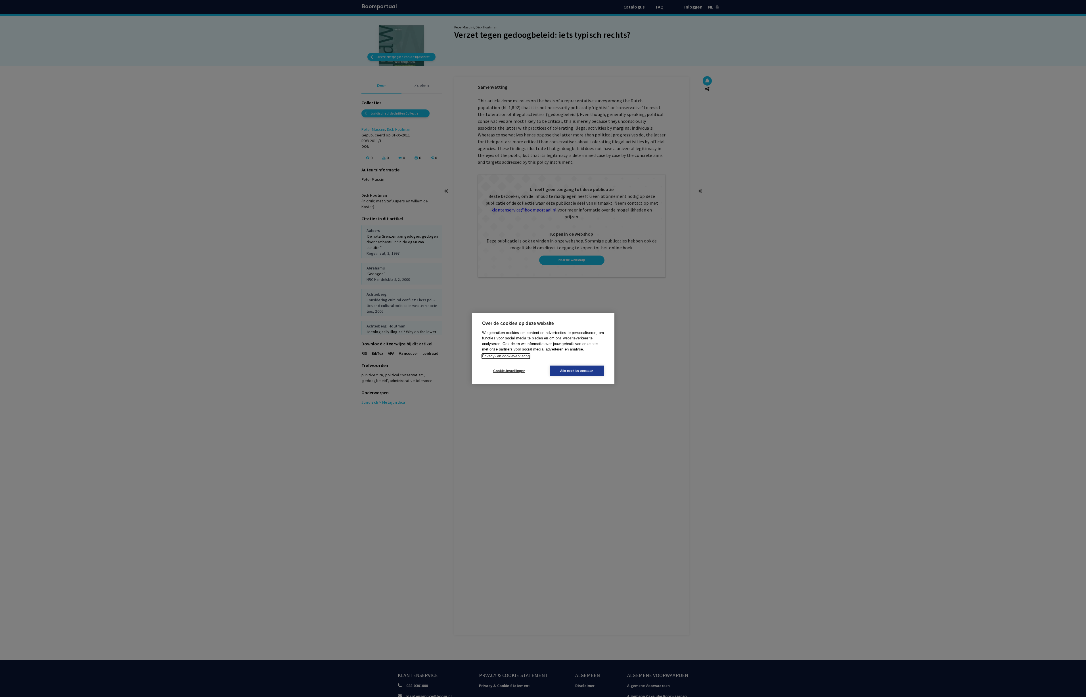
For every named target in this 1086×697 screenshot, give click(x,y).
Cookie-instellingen (509, 371)
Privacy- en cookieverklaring (506, 356)
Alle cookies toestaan (576, 370)
